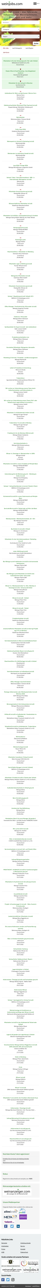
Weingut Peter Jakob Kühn (20, 1059)
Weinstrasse (20, 181)
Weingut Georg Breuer (20, 589)
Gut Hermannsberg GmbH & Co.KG (20, 1130)
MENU (38, 3)
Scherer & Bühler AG (20, 1048)
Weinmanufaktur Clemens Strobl (20, 119)
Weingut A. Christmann (20, 531)
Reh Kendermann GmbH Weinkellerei (20, 553)
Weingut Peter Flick (20, 600)
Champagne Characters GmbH (20, 971)
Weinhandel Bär (20, 143)
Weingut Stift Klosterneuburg (20, 445)
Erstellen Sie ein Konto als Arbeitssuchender (16, 1159)
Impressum (28, 1286)
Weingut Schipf (20, 455)
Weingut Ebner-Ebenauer (20, 318)
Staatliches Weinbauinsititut (20, 205)
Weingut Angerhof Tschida (20, 308)
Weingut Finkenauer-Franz (20, 873)
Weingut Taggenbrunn (20, 992)
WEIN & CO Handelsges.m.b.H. (20, 298)
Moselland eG (20, 663)
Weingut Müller (20, 241)
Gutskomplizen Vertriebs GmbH (20, 642)
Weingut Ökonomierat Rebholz (20, 706)
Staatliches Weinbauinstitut (20, 620)
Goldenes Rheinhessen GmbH (20, 131)
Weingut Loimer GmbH (20, 392)
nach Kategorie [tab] (17, 48)
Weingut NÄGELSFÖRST (20, 229)
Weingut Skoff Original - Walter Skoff (20, 981)
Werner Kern (20, 95)
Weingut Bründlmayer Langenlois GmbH (21, 167)
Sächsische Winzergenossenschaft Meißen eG (20, 1014)
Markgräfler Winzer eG (20, 193)
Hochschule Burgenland (20, 75)
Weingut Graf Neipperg (20, 478)
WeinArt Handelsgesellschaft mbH (20, 1036)
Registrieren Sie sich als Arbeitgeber (13, 1162)
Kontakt (22, 1249)
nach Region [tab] (29, 48)
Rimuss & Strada (20, 370)
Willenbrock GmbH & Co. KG (20, 63)
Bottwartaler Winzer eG (20, 951)
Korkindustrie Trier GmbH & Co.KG (20, 543)
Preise (3, 1249)
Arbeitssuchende (25, 1243)
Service (22, 1246)
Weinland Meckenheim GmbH (20, 1120)
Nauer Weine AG (21, 749)
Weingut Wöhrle (20, 1079)
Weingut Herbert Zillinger (20, 1069)
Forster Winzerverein (20, 265)
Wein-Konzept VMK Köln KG (20, 759)
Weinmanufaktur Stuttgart (20, 908)
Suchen (36, 43)
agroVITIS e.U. (36, 1286)
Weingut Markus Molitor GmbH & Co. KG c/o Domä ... (20, 779)
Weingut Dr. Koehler (20, 830)
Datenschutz (24, 1252)
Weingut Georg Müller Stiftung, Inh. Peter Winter (20, 217)
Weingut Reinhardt (20, 359)
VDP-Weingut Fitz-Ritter (20, 696)
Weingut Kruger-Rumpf (21, 414)
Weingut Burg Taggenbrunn (20, 918)
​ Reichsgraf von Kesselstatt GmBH (20, 673)
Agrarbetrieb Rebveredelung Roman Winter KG (20, 380)
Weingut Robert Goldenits (20, 435)
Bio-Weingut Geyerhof (20, 520)
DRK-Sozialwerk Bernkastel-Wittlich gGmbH (20, 1089)
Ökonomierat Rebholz (20, 738)
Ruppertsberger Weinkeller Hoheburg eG (20, 107)
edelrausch (20, 940)
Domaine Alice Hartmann (20, 253)
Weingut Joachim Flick (20, 885)
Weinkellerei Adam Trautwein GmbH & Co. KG (20, 718)
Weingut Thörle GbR (20, 565)
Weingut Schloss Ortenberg (20, 861)
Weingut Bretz (20, 790)
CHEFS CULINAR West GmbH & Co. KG (20, 841)
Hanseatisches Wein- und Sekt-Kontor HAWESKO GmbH (20, 820)
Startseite (4, 1243)
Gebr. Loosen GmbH (20, 329)
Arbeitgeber (5, 1246)
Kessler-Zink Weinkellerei (20, 653)
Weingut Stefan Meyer (20, 1026)
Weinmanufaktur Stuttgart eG (20, 930)
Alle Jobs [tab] (6, 48)
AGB (2, 1252)
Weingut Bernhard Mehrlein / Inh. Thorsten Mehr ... (20, 1110)
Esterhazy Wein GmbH (20, 277)
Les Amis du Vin (20, 85)
